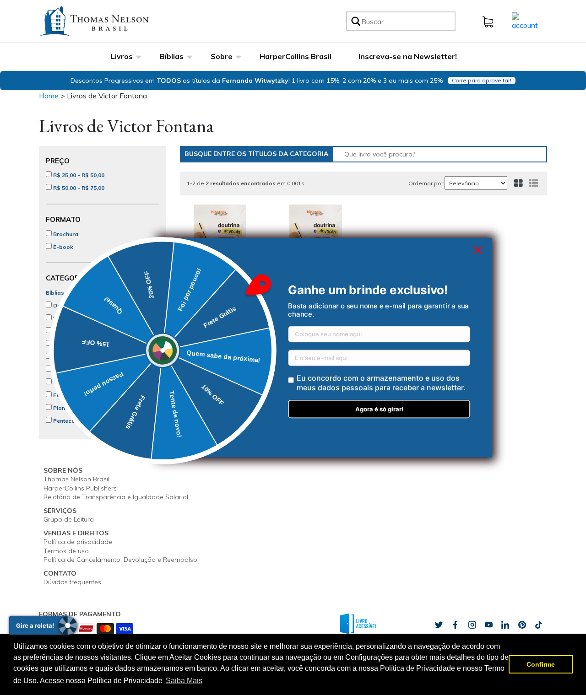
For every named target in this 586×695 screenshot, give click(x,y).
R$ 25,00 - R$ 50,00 (78, 175)
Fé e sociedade (73, 395)
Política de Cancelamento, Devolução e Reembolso (120, 559)
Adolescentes (71, 356)
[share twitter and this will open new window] (439, 625)
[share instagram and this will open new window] (472, 625)
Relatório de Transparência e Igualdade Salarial (115, 497)
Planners (64, 407)
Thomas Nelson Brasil (76, 479)
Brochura (65, 234)
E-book (62, 246)
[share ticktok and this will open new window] (522, 625)
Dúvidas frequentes (72, 582)
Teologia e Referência (82, 382)
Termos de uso (66, 551)
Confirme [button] (540, 664)
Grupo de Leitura (68, 519)
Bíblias (172, 56)
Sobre (222, 56)
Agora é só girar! (379, 409)
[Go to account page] (525, 20)
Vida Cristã (67, 318)
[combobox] (406, 21)
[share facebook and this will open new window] (455, 625)
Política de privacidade (77, 542)
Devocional (68, 305)
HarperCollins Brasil (295, 56)
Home (49, 95)
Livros (122, 56)
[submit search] (355, 21)
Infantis (62, 343)
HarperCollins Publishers (80, 488)
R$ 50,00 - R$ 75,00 (78, 187)
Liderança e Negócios (82, 369)
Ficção (61, 331)
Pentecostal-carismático (86, 420)
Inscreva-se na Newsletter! (407, 56)
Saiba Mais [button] (184, 680)
